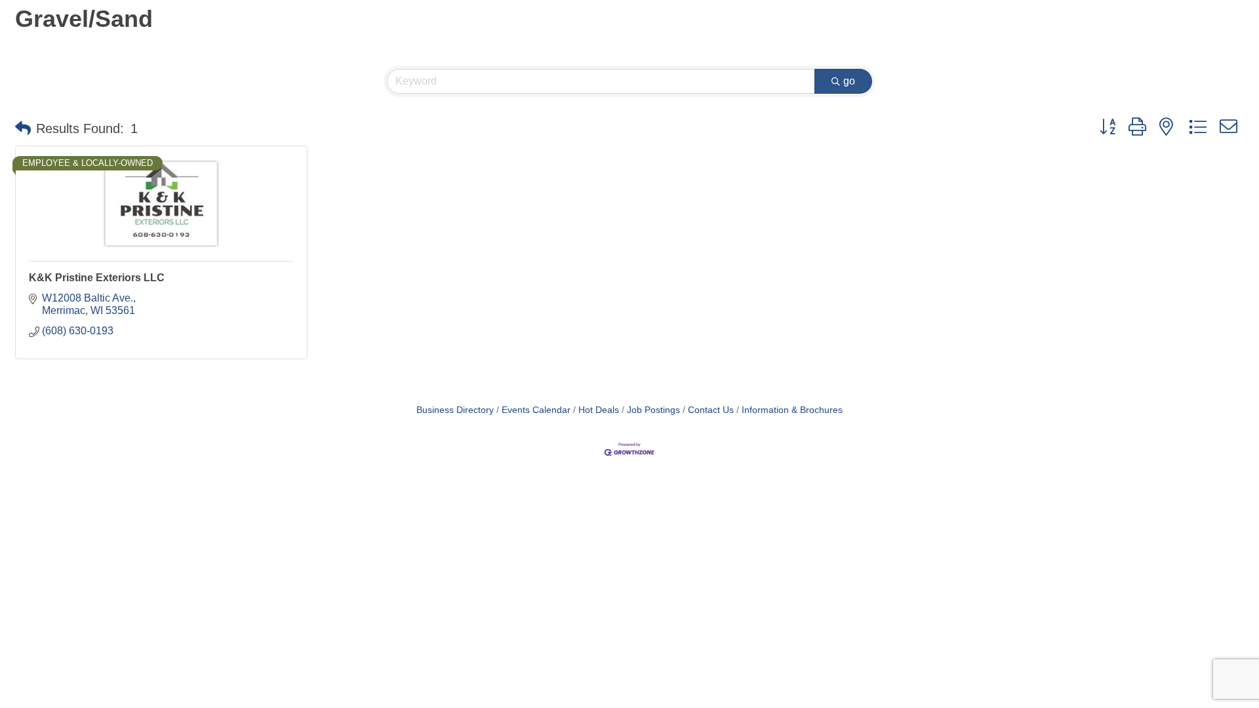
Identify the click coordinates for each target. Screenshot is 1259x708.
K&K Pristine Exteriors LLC (97, 277)
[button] (23, 128)
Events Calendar (536, 410)
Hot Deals (598, 410)
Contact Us (711, 410)
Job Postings (653, 410)
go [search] (849, 81)
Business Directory (455, 410)
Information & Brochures (792, 410)
